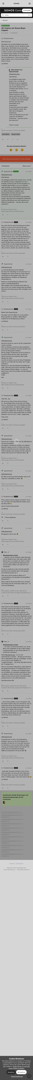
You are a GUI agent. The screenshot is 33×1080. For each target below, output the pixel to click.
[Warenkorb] (29, 3)
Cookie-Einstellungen (9, 869)
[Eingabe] (3, 15)
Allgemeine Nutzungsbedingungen (16, 868)
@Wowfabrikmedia (14, 74)
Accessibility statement (23, 869)
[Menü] (3, 3)
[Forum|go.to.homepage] (11, 10)
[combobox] (16, 15)
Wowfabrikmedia (8, 38)
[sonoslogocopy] (16, 3)
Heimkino (5, 20)
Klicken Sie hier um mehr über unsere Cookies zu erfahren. (19, 1067)
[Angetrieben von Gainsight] (16, 864)
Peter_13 (6, 552)
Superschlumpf (8, 171)
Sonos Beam (5, 134)
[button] (2, 11)
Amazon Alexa (16, 134)
